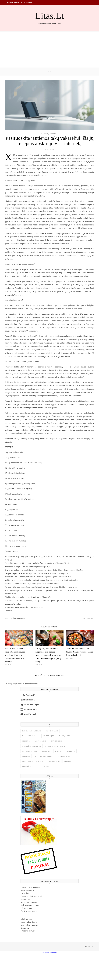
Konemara (25, 928)
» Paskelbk (18, 2)
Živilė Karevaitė (19, 618)
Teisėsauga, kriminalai (32, 761)
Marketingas (56, 741)
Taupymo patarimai (43, 756)
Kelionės (26, 741)
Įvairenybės (48, 766)
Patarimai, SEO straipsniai (31, 896)
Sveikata (26, 756)
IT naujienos (64, 736)
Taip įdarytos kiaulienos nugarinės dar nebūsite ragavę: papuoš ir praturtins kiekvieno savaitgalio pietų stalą (48, 655)
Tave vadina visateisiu (29, 925)
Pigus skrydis (26, 893)
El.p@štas (9, 2)
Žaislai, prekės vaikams (30, 887)
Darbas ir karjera (30, 736)
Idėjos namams (27, 908)
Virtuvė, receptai (49, 134)
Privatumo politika (49, 952)
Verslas (67, 761)
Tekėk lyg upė (26, 919)
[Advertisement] (49, 50)
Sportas (59, 751)
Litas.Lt (49, 15)
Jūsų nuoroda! (29, 911)
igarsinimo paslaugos (29, 902)
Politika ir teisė (29, 751)
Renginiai (46, 751)
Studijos (71, 751)
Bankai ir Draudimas (31, 731)
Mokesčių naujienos (31, 746)
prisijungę (12, 683)
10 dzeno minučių (28, 931)
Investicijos (48, 736)
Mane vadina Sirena (29, 922)
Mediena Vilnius (27, 890)
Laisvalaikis (40, 741)
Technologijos (63, 756)
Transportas (54, 761)
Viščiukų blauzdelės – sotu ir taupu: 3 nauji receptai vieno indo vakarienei (79, 651)
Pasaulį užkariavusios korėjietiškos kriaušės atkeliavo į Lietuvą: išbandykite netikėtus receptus (15, 655)
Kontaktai (28, 2)
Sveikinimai (25, 899)
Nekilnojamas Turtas (55, 746)
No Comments (88, 618)
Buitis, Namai (52, 731)
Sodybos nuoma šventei (30, 905)
